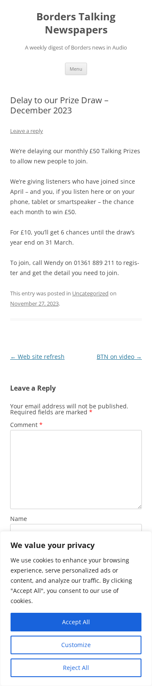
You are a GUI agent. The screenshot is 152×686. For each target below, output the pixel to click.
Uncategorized (90, 293)
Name (18, 519)
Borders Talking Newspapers (76, 23)
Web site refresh (37, 357)
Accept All (76, 622)
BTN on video (119, 357)
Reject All (76, 668)
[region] (76, 608)
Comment (26, 425)
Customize (76, 645)
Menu (76, 69)
